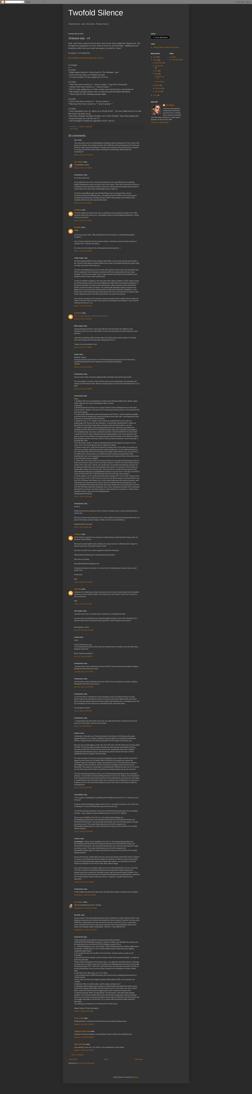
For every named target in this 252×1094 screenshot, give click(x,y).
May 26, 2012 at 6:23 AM (83, 367)
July (156, 71)
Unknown (77, 534)
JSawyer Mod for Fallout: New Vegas (166, 47)
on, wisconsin (160, 81)
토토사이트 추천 (80, 1044)
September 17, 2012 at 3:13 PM (85, 930)
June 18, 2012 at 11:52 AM (83, 630)
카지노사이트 (79, 1018)
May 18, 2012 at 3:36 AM (83, 319)
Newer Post (73, 1059)
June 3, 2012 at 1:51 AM (82, 496)
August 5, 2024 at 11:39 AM (84, 1037)
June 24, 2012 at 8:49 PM (83, 656)
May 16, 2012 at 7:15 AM (83, 220)
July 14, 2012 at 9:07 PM (83, 788)
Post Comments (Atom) (86, 1063)
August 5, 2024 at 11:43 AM (84, 1050)
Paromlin (77, 227)
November (159, 63)
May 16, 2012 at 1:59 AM (83, 203)
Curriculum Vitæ (177, 60)
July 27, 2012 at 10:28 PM (83, 831)
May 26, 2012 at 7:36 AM (83, 389)
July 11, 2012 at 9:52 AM (82, 711)
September (159, 66)
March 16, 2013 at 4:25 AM (83, 1011)
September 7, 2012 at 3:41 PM (85, 895)
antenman (78, 313)
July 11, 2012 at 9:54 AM (82, 726)
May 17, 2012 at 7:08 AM (83, 306)
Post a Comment (77, 1055)
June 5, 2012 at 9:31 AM (82, 527)
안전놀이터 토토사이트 (82, 1031)
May (157, 74)
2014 (155, 57)
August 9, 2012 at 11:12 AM (84, 882)
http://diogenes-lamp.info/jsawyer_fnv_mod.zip (86, 58)
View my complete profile (160, 122)
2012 (155, 60)
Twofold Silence (95, 12)
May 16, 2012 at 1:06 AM (83, 168)
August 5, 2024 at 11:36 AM (84, 1024)
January (158, 91)
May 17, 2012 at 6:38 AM (83, 251)
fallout (76, 129)
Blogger (135, 1077)
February (158, 88)
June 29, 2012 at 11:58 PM (83, 687)
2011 (155, 95)
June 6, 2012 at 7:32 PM (82, 604)
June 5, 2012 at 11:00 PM (83, 582)
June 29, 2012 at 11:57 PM (83, 672)
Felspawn (77, 210)
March (157, 85)
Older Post (138, 1059)
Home (106, 1059)
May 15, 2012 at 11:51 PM (83, 155)
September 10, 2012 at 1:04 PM (85, 908)
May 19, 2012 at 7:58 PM (83, 347)
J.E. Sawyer (78, 162)
